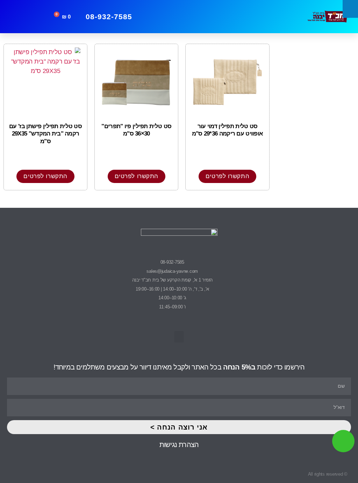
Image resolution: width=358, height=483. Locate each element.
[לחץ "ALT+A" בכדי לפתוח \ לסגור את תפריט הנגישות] (350, 9)
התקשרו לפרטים (45, 176)
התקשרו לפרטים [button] (227, 176)
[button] (230, 16)
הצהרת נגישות (179, 444)
